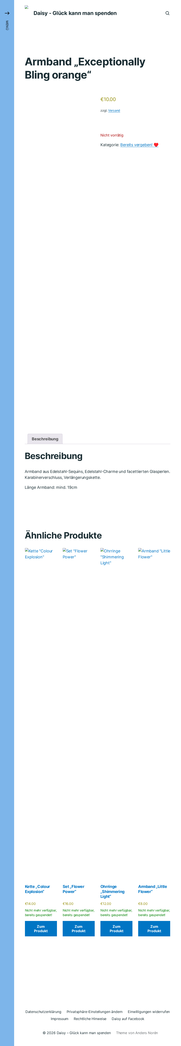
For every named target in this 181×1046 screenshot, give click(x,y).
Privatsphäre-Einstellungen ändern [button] (95, 1011)
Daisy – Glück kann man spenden (84, 1033)
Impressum (60, 1018)
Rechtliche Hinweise (90, 1018)
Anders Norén (146, 1033)
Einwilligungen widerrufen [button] (149, 1011)
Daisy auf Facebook (128, 1018)
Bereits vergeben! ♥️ (139, 144)
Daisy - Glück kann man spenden (75, 13)
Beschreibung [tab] (45, 439)
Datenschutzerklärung (43, 1011)
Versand (114, 110)
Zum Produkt (41, 928)
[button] (7, 523)
